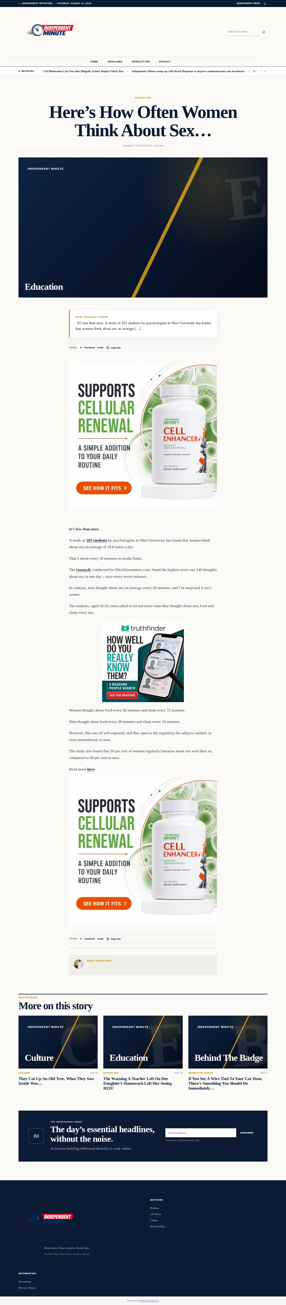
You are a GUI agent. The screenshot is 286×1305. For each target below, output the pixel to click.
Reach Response (150, 1300)
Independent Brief (248, 3)
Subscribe (247, 1132)
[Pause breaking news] (264, 71)
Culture (24, 1073)
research (83, 569)
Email (100, 347)
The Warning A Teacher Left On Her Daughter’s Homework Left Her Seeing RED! (137, 1084)
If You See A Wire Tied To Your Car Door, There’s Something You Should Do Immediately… (225, 1084)
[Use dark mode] (265, 3)
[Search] (264, 32)
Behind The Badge (200, 1073)
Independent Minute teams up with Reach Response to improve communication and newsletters (154, 71)
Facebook (89, 347)
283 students (96, 540)
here (91, 769)
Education (143, 97)
